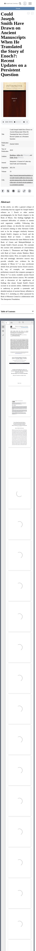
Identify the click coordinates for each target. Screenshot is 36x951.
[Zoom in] (23, 322)
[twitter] (8, 191)
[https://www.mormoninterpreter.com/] (18, 353)
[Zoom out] (19, 322)
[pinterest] (13, 191)
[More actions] (32, 322)
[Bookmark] (3, 331)
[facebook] (3, 191)
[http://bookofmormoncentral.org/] (25, 327)
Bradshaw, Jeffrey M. (16, 155)
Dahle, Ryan (13, 157)
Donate (18, 8)
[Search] (2, 322)
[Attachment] (3, 335)
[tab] (3, 327)
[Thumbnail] (3, 326)
